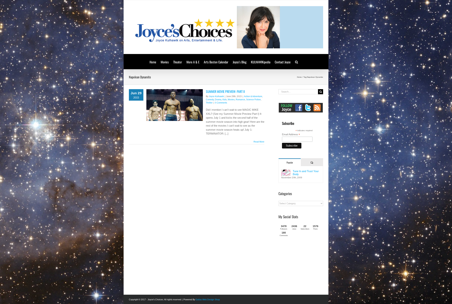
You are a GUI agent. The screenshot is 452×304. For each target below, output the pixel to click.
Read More (259, 142)
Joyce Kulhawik (216, 96)
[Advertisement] (304, 267)
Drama (218, 99)
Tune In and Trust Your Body (306, 173)
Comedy (210, 99)
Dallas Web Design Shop (208, 299)
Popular (290, 162)
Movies (231, 99)
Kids (224, 99)
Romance (240, 99)
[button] (296, 61)
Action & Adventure (253, 96)
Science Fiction (253, 99)
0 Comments (221, 103)
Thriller (209, 103)
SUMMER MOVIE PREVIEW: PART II (225, 91)
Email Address (291, 134)
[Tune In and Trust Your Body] (285, 171)
